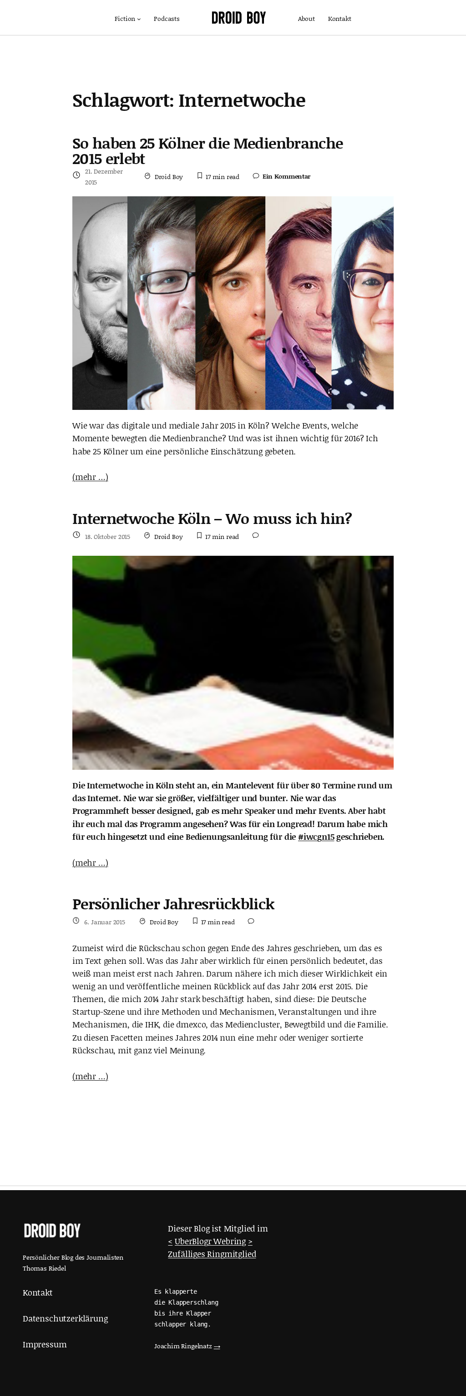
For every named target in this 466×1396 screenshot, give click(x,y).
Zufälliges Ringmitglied (212, 1254)
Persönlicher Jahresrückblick (173, 904)
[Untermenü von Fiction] (139, 19)
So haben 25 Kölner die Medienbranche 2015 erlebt (207, 150)
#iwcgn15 (316, 837)
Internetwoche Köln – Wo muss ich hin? (212, 518)
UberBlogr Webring (210, 1241)
